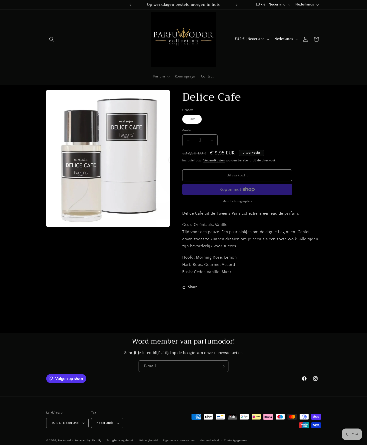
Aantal (186, 130)
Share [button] (192, 287)
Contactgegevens (235, 440)
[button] (51, 39)
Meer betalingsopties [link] (237, 201)
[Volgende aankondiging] (236, 4)
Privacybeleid (148, 440)
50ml (194, 120)
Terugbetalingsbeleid (121, 440)
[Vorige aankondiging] (130, 4)
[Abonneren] (222, 366)
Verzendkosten (214, 160)
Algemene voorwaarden (179, 440)
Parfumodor (66, 440)
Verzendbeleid (209, 440)
